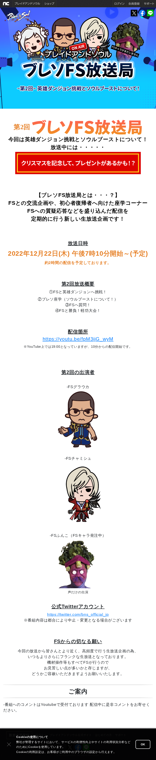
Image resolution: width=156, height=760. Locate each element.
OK (143, 744)
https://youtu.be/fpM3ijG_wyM (78, 339)
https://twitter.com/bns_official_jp (78, 614)
